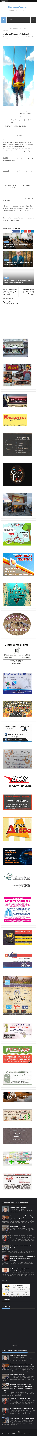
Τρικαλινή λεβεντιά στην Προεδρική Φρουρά (22, 1418)
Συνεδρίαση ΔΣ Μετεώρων (17, 1226)
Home (5, 28)
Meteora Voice (17, 7)
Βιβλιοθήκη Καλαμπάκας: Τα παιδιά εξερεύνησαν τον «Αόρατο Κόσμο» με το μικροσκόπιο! (18, 281)
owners (33, 1434)
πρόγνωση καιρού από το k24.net (16, 1296)
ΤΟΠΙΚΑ (9, 28)
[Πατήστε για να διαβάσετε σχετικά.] (17, 386)
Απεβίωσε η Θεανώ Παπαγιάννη (18, 1207)
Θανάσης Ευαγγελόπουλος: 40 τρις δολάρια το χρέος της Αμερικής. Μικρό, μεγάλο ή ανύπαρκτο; (22, 1258)
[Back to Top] (19, 1432)
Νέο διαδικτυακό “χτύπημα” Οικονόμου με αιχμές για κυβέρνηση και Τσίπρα (18, 263)
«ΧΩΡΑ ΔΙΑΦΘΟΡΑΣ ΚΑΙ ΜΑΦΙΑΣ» (20, 1399)
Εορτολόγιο (16, 1345)
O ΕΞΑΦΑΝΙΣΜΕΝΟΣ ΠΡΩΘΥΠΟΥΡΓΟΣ (21, 1236)
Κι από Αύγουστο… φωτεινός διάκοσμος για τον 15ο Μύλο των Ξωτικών (17, 245)
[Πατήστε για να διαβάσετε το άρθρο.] (17, 1038)
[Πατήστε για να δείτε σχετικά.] (15, 406)
